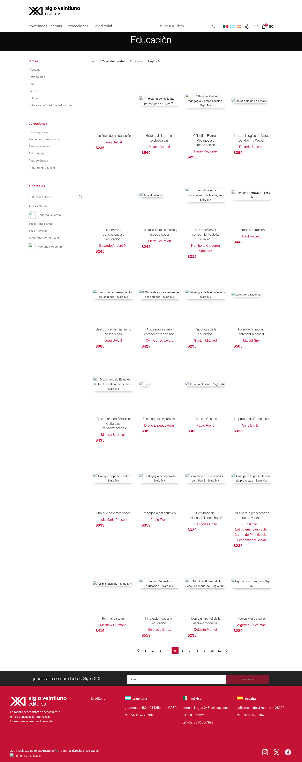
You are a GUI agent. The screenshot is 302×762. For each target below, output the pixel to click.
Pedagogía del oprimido (159, 513)
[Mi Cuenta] (247, 26)
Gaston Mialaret (205, 340)
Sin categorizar (38, 132)
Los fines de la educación (113, 136)
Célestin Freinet (205, 629)
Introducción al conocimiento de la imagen (205, 235)
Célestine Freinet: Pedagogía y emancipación (205, 141)
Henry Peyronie (205, 151)
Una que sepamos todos (113, 513)
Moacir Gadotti (159, 147)
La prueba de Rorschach (251, 419)
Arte (31, 83)
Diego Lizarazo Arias (159, 425)
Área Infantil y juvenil (42, 167)
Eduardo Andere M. (113, 245)
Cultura (33, 98)
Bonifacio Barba (159, 629)
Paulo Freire (205, 425)
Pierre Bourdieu (159, 241)
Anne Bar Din (251, 425)
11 (219, 650)
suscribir (247, 679)
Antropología (37, 76)
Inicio (95, 61)
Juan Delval (113, 142)
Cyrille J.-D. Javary (159, 340)
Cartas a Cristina (205, 419)
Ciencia (33, 91)
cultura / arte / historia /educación (50, 105)
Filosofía (34, 69)
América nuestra (39, 146)
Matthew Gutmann (113, 625)
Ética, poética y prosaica (159, 419)
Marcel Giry (251, 340)
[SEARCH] (214, 26)
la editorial (98, 698)
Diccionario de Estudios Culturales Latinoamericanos (113, 424)
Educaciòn (137, 61)
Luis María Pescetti (113, 519)
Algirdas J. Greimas (251, 625)
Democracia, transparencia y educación (113, 235)
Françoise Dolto (205, 524)
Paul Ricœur (251, 236)
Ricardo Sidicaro (251, 147)
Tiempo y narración (251, 230)
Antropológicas (38, 160)
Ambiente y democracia (44, 139)
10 (212, 650)
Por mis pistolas (113, 619)
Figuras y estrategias (251, 619)
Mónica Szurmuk (113, 434)
